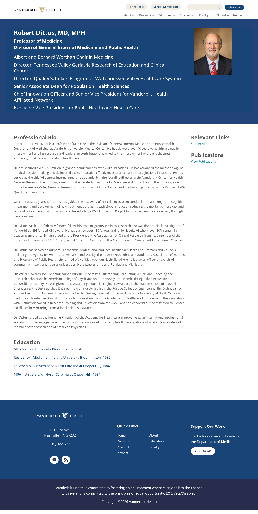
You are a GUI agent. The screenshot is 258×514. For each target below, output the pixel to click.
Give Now (234, 7)
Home (121, 435)
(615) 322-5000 (60, 443)
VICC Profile (199, 144)
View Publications (203, 161)
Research (185, 15)
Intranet (122, 453)
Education (165, 15)
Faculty (204, 15)
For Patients (136, 6)
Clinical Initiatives (227, 15)
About (127, 15)
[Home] (39, 9)
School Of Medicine (166, 6)
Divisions (145, 15)
